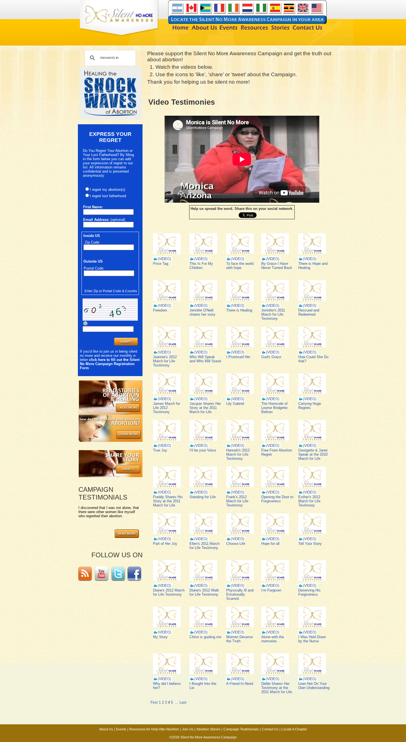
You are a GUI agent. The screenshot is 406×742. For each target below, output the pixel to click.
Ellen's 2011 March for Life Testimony (204, 546)
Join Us (187, 729)
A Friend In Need (239, 684)
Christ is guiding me (205, 637)
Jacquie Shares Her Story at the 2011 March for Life (205, 408)
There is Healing (239, 310)
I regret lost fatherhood (108, 196)
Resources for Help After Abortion (154, 729)
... (176, 702)
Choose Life (235, 544)
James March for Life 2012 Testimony (166, 408)
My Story (160, 637)
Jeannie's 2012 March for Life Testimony (165, 361)
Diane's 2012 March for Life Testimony (168, 592)
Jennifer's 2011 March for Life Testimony (273, 314)
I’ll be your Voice (202, 450)
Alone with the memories (272, 639)
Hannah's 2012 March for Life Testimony (238, 454)
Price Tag (160, 264)
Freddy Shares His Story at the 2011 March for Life (168, 501)
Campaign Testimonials (241, 729)
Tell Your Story (310, 544)
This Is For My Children (201, 266)
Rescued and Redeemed (308, 312)
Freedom (160, 310)
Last (183, 702)
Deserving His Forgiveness (309, 592)
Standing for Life (202, 497)
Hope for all (270, 544)
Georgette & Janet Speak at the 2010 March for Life (313, 454)
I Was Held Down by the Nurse (312, 639)
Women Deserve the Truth (239, 639)
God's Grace (271, 357)
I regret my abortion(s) (107, 190)
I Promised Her (238, 357)
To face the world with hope (240, 266)
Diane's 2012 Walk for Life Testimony (204, 592)
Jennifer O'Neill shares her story (202, 312)
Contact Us (270, 729)
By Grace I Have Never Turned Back (276, 266)
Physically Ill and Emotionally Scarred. (240, 594)
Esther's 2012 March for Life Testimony (309, 501)
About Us (106, 729)
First (154, 702)
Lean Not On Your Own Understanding (313, 686)
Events (121, 729)
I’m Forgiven (271, 590)
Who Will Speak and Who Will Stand (205, 359)
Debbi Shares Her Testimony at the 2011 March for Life (276, 688)
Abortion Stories (208, 729)
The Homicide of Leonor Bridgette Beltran (274, 408)
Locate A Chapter (294, 729)
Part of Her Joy (165, 544)
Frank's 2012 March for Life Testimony (237, 501)
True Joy (160, 450)
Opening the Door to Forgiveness (277, 499)
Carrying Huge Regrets (309, 406)
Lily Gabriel (235, 404)
